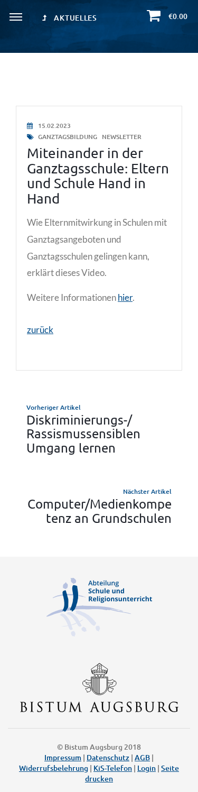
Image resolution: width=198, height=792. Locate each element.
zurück (40, 329)
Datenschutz (108, 757)
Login (146, 768)
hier (125, 297)
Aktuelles (74, 18)
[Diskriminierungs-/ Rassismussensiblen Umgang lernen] (99, 428)
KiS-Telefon (112, 768)
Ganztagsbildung (67, 136)
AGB (142, 757)
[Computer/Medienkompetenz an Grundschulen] (99, 506)
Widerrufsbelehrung (53, 768)
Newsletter (122, 136)
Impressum (62, 757)
